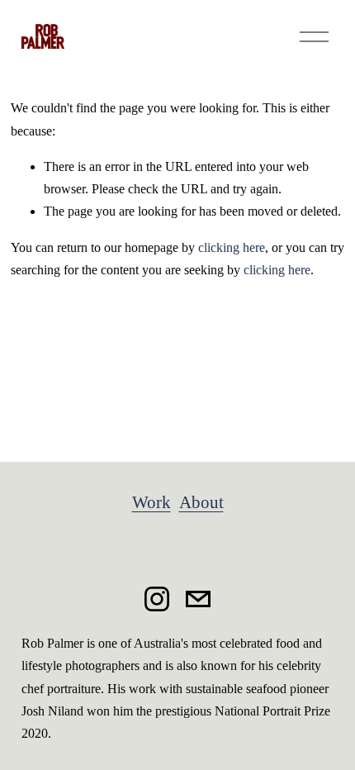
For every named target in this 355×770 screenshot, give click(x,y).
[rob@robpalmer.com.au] (198, 599)
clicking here (231, 247)
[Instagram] (157, 599)
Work (151, 502)
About (201, 502)
